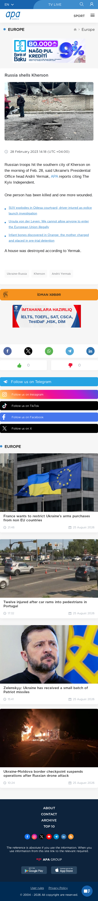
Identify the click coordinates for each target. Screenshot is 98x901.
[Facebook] (27, 837)
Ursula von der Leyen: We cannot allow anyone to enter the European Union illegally (49, 224)
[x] (41, 837)
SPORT (79, 16)
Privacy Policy (58, 888)
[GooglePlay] (34, 870)
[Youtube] (49, 837)
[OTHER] (91, 15)
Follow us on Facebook (28, 417)
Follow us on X (22, 428)
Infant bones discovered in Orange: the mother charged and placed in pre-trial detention (49, 237)
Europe (88, 29)
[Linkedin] (63, 837)
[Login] (91, 4)
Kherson (39, 273)
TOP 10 (49, 826)
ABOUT (49, 808)
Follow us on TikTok (25, 406)
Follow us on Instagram (27, 394)
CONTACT (49, 814)
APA (54, 176)
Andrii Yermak (61, 273)
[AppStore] (64, 870)
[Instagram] (34, 837)
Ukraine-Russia (17, 273)
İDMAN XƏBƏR (49, 294)
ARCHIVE (49, 820)
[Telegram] (56, 837)
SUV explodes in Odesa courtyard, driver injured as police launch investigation (50, 210)
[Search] (81, 4)
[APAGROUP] (49, 859)
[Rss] (71, 837)
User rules (37, 888)
